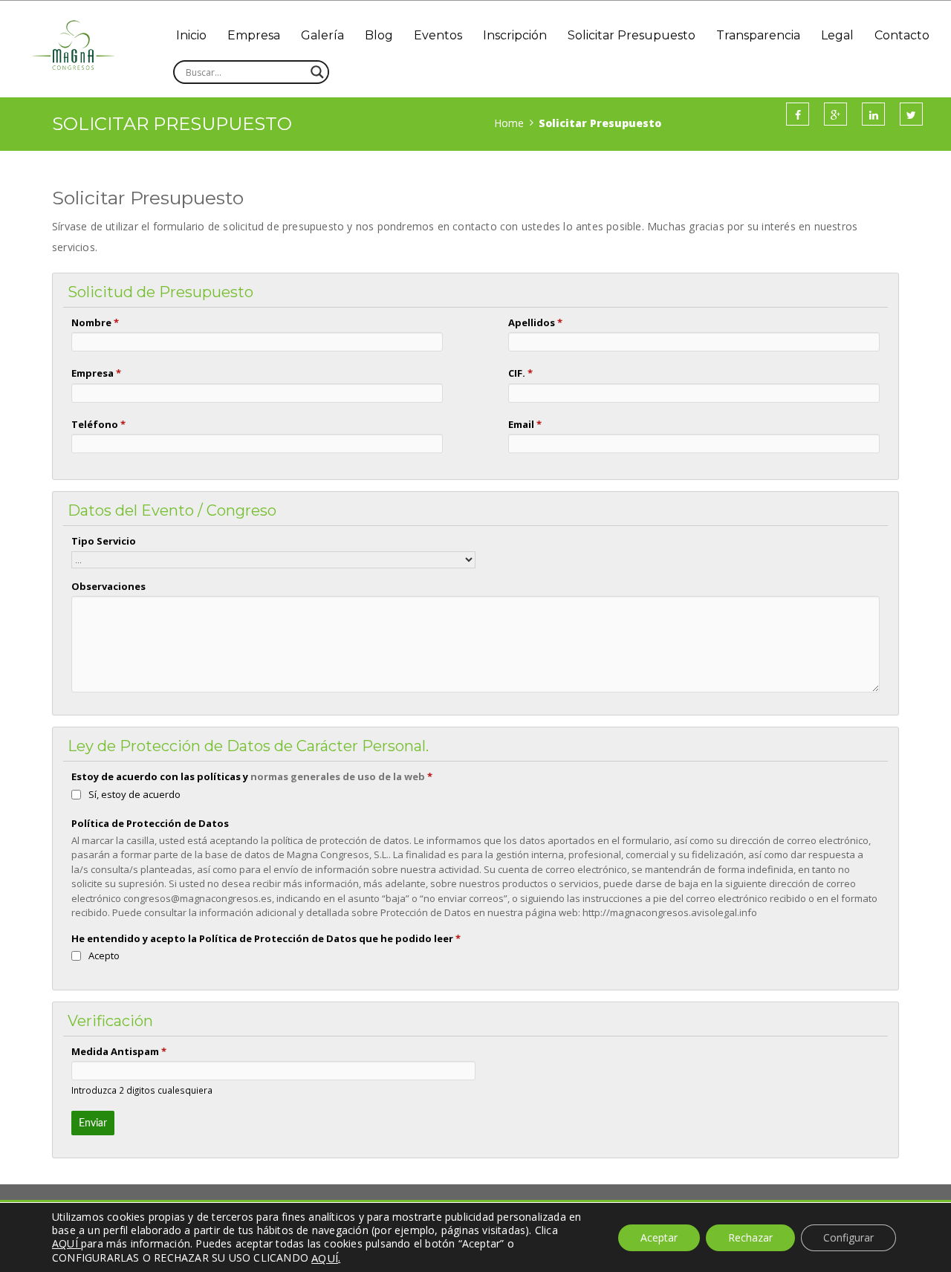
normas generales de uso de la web (337, 776)
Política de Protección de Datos (150, 823)
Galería (322, 35)
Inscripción (515, 35)
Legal (837, 35)
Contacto (901, 35)
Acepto (104, 955)
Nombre (95, 322)
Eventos (438, 35)
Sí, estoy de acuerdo (134, 794)
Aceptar (659, 1237)
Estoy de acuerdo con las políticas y (251, 776)
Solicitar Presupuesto (631, 35)
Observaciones (108, 586)
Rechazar (750, 1237)
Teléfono (98, 424)
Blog (379, 35)
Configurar (848, 1237)
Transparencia (758, 35)
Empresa (253, 35)
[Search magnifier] (317, 72)
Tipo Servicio (103, 541)
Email (525, 424)
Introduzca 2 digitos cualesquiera (141, 1090)
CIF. (520, 373)
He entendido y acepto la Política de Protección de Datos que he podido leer (266, 938)
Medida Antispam (118, 1051)
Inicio (191, 35)
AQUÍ (324, 1258)
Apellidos (535, 322)
